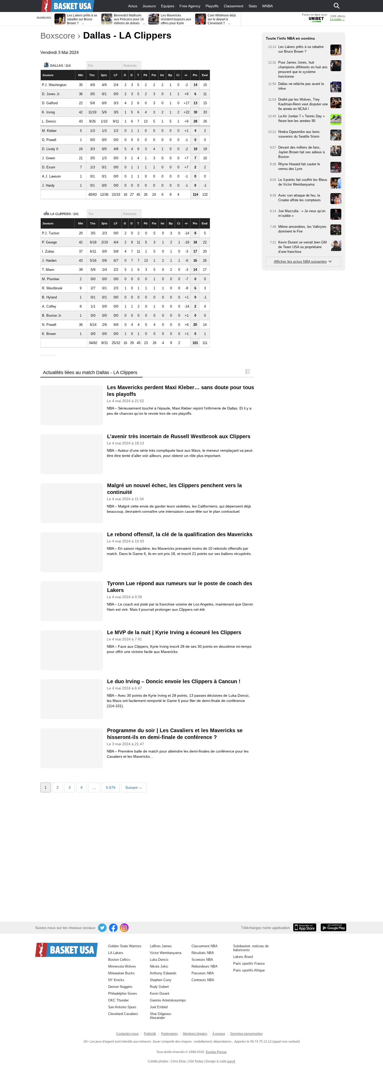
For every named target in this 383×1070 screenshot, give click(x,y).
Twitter (102, 928)
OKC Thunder (118, 1000)
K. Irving (48, 112)
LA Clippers (60, 214)
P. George (49, 242)
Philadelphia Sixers (122, 993)
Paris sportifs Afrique (249, 970)
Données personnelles (246, 1034)
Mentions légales (195, 1034)
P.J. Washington (54, 85)
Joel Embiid (159, 1007)
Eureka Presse (216, 1052)
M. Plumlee (50, 279)
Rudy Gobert (159, 987)
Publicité (150, 1034)
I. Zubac (48, 251)
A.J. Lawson (51, 176)
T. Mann (48, 270)
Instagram (124, 928)
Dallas (56, 66)
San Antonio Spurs (122, 1007)
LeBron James (161, 946)
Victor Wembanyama (165, 953)
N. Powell (49, 325)
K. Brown (49, 334)
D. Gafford (50, 103)
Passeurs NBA (202, 973)
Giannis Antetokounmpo (168, 1000)
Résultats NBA (202, 953)
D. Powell (49, 140)
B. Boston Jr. (52, 315)
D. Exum (48, 167)
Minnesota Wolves (122, 966)
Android (333, 928)
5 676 (110, 787)
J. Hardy (48, 185)
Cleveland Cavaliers (123, 1014)
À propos (218, 1034)
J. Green (48, 158)
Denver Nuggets (120, 987)
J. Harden (49, 260)
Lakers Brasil (243, 957)
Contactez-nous (127, 1034)
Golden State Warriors (124, 946)
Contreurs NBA (202, 980)
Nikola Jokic (159, 966)
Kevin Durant (159, 993)
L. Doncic (49, 121)
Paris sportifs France (249, 963)
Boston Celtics (119, 960)
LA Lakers (115, 953)
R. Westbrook (52, 288)
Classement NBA (204, 946)
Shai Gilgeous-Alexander (161, 1016)
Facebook (113, 928)
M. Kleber (49, 131)
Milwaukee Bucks (121, 973)
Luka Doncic (159, 960)
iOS (306, 928)
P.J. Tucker (50, 233)
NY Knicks (116, 980)
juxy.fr (231, 1061)
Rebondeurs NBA (204, 966)
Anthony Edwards (163, 973)
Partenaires (169, 1034)
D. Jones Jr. (51, 94)
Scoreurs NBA (202, 960)
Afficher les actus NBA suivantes (300, 261)
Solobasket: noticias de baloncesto (251, 948)
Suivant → (133, 787)
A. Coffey (49, 306)
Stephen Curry (160, 980)
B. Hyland (49, 297)
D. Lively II (50, 149)
